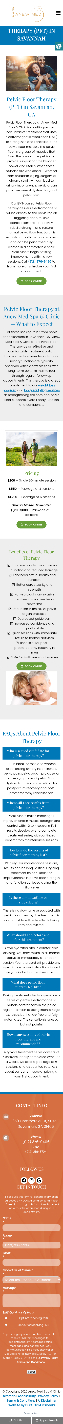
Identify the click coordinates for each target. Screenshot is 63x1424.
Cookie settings (31, 1413)
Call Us (17, 1420)
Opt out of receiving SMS (33, 1325)
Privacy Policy (49, 1358)
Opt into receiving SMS (33, 1318)
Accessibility (27, 1396)
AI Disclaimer (47, 1401)
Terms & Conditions (21, 1401)
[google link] (39, 1180)
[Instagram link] (31, 1180)
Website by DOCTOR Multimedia (31, 1405)
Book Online (33, 281)
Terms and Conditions (31, 1362)
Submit (31, 1372)
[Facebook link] (24, 1180)
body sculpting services (42, 390)
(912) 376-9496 (39, 261)
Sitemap (9, 1396)
